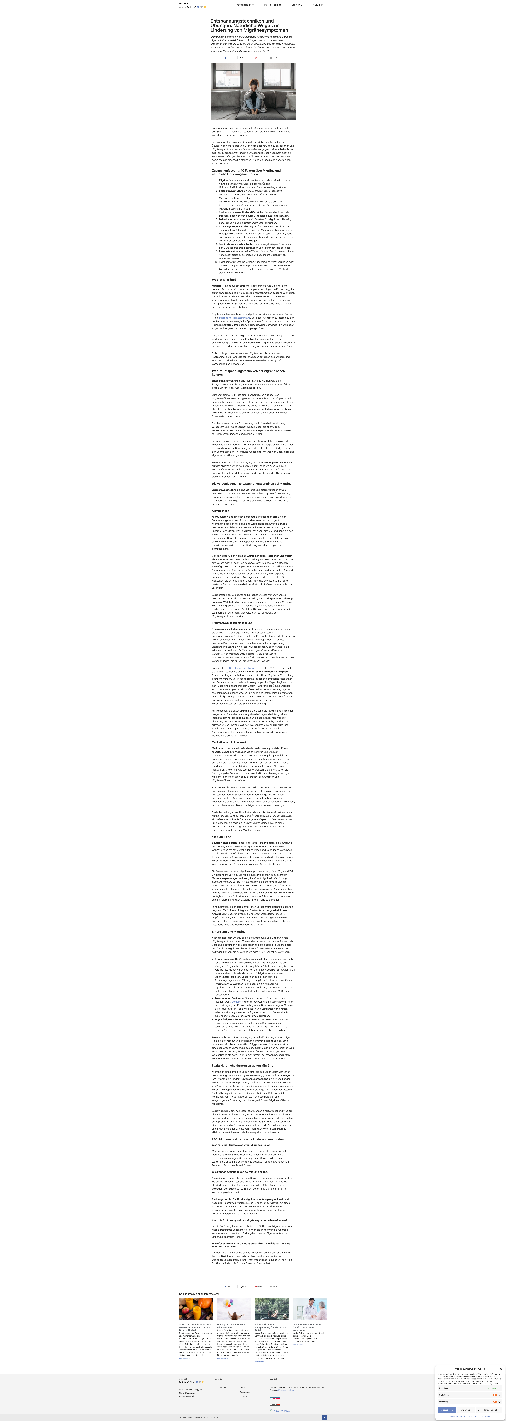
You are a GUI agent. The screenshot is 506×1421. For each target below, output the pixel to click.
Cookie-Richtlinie (456, 1416)
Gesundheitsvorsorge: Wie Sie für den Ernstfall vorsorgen (308, 1327)
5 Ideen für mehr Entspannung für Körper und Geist (271, 1327)
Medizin (297, 5)
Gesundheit (245, 5)
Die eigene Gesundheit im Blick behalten (231, 1326)
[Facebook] (324, 1417)
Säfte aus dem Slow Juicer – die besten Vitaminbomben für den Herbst (195, 1327)
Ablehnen (466, 1410)
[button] (500, 1369)
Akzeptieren (447, 1410)
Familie (318, 5)
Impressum (486, 1416)
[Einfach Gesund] (192, 5)
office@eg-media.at (285, 1390)
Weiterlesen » (184, 1359)
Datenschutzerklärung (472, 1416)
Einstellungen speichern (489, 1410)
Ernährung (272, 5)
